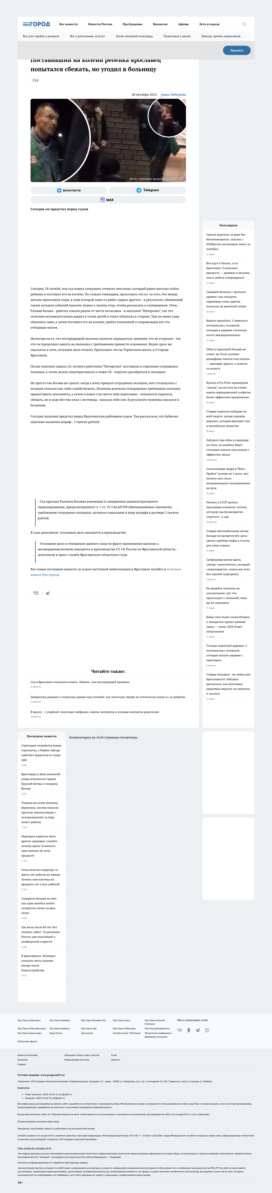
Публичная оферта (27, 1041)
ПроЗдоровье (133, 24)
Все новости (68, 24)
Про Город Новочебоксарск (32, 1028)
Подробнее (115, 1157)
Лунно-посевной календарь (134, 36)
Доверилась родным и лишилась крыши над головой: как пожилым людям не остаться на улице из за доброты (108, 699)
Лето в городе (209, 24)
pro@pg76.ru (65, 1094)
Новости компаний (27, 1055)
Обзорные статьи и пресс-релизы (81, 1055)
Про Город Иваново (59, 1020)
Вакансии (160, 24)
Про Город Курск (121, 1020)
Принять (237, 50)
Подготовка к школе (177, 36)
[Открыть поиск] (244, 24)
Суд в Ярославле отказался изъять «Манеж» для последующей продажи (80, 684)
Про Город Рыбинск (59, 1028)
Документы (87, 1033)
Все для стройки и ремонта (41, 36)
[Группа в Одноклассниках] (188, 1030)
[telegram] (49, 593)
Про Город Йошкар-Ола (93, 1020)
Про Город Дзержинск (29, 1020)
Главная (22, 1064)
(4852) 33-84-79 (43, 1098)
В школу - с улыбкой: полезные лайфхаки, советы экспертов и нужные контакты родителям (95, 714)
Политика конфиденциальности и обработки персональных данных (53, 1162)
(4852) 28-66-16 (50, 1094)
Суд (35, 80)
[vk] (36, 593)
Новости (115, 1059)
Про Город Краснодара (29, 1033)
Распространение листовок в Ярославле (38, 1121)
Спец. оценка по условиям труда (34, 1148)
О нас (114, 1055)
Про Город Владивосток (157, 1028)
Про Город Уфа (89, 1028)
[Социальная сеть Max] (108, 199)
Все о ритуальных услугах (87, 36)
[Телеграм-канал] (147, 190)
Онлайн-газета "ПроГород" (127, 1033)
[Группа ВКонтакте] (69, 190)
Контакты (23, 1059)
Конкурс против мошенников (221, 36)
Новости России (100, 24)
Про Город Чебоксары (124, 1028)
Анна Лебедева (173, 94)
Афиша (183, 24)
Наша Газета (55, 1033)
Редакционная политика (76, 1059)
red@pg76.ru (58, 1098)
